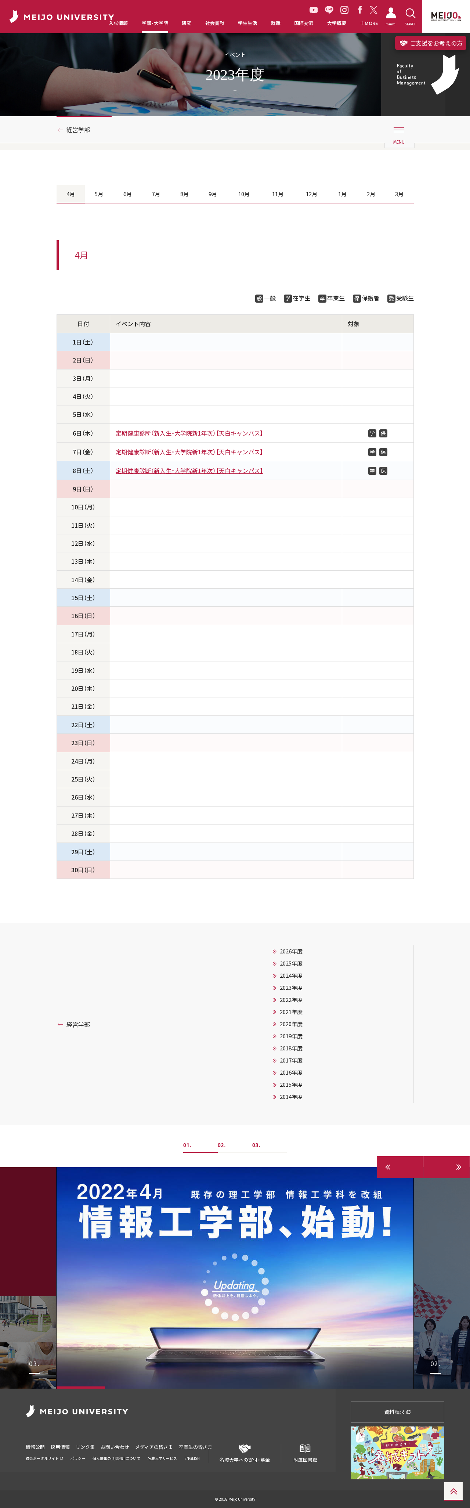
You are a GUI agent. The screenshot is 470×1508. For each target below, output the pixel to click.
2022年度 (291, 1000)
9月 (213, 194)
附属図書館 (305, 1459)
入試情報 (118, 23)
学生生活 (247, 23)
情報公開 (35, 1446)
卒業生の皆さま (195, 1446)
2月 (371, 194)
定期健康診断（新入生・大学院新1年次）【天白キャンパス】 (189, 433)
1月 (342, 194)
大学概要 (336, 23)
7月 (156, 194)
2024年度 (291, 975)
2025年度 (291, 963)
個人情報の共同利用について (116, 1458)
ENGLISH (192, 1458)
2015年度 (291, 1085)
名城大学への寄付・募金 (245, 1459)
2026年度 (291, 951)
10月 (244, 194)
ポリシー (77, 1458)
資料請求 (395, 1411)
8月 (184, 194)
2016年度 (291, 1072)
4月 (70, 194)
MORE (371, 23)
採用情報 (60, 1446)
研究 (186, 23)
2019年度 (291, 1036)
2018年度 (291, 1048)
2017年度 (291, 1060)
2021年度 (291, 1012)
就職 (276, 23)
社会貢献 (214, 23)
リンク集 (85, 1446)
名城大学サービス (162, 1458)
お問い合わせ (115, 1446)
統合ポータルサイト (42, 1458)
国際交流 (303, 23)
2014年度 (291, 1097)
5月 (99, 194)
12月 (311, 194)
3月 (399, 194)
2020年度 (291, 1024)
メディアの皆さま (154, 1446)
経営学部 (78, 129)
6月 (127, 194)
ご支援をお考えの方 (435, 43)
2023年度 (291, 988)
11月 (277, 194)
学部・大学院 (155, 23)
